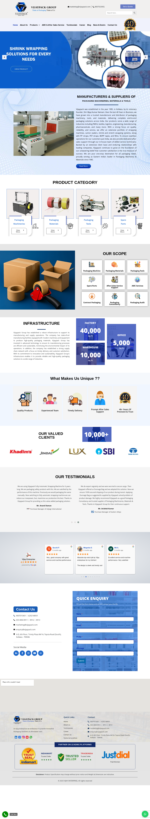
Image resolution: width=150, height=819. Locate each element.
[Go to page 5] (92, 576)
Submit (81, 660)
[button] (4, 57)
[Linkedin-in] (16, 653)
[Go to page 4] (90, 576)
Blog (89, 25)
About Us (24, 25)
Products (34, 25)
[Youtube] (34, 653)
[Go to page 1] (83, 576)
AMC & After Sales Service (53, 25)
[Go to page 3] (88, 576)
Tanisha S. (118, 548)
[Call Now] (5, 814)
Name (79, 614)
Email (79, 625)
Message (80, 648)
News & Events (99, 25)
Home (15, 25)
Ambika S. (56, 548)
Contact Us (112, 25)
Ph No (79, 637)
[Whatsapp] (40, 653)
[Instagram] (28, 653)
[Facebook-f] (22, 653)
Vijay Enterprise (28, 559)
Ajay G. (86, 548)
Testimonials (71, 25)
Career (82, 25)
